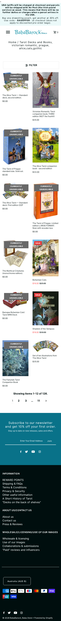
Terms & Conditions (14, 487)
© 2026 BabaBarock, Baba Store (17, 618)
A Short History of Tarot (17, 498)
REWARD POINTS (13, 480)
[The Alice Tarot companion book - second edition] (46, 145)
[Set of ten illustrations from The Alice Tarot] (46, 346)
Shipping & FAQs (12, 483)
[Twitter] (26, 452)
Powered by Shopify (43, 618)
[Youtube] (33, 452)
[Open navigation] (8, 32)
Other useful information (17, 494)
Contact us (9, 520)
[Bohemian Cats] (46, 258)
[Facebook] (20, 452)
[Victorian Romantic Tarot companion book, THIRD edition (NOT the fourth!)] (46, 90)
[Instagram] (40, 452)
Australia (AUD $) (17, 581)
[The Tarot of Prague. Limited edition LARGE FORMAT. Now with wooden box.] (46, 201)
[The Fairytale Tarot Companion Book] (15, 358)
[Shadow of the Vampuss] (46, 308)
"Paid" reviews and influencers (21, 549)
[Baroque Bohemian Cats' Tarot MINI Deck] (15, 300)
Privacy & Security (13, 491)
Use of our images (13, 542)
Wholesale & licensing (15, 538)
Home (12, 42)
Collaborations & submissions (20, 546)
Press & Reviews (12, 524)
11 (38, 400)
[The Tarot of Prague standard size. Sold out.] (15, 146)
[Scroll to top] (54, 614)
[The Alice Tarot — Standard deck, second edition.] (15, 82)
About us (8, 516)
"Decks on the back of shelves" (21, 502)
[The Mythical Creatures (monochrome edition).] (15, 253)
